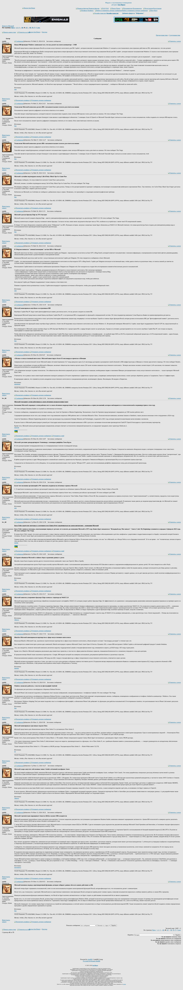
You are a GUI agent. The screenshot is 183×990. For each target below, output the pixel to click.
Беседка (44, 32)
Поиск (118, 8)
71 (35, 27)
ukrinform (17, 384)
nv (15, 751)
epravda (16, 427)
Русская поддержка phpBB (91, 961)
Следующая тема (174, 35)
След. (38, 27)
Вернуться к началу (6, 99)
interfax (16, 668)
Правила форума (94, 8)
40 (22, 27)
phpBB (90, 959)
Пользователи (137, 8)
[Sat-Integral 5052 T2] (136, 22)
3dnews (16, 620)
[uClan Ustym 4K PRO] (46, 22)
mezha (16, 543)
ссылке (124, 984)
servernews (17, 867)
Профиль (91, 10)
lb (14, 468)
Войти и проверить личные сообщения (135, 10)
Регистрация (157, 8)
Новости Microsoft (8, 26)
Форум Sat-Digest (34, 32)
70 (32, 27)
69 (30, 27)
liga (15, 126)
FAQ (107, 8)
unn (15, 89)
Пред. (13, 27)
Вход (155, 10)
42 (27, 27)
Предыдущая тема (162, 35)
